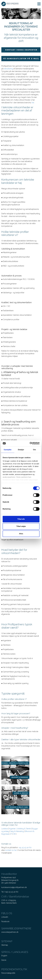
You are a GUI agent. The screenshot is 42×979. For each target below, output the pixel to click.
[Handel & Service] (15, 793)
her (33, 103)
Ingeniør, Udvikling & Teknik (20, 829)
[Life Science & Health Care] (15, 807)
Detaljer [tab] (21, 450)
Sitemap (4, 945)
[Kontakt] (21, 50)
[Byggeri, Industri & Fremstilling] (15, 763)
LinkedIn (4, 917)
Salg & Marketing (17, 831)
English (4, 956)
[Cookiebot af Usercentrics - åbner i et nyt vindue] (29, 443)
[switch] (36, 495)
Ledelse (4, 829)
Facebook (5, 921)
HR (14, 834)
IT (11, 834)
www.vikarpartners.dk (9, 932)
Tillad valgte (21, 526)
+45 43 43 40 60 (25, 847)
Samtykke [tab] (7, 450)
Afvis (21, 534)
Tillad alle (21, 519)
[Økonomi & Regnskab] (15, 777)
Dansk (3, 960)
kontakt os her (11, 850)
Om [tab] (34, 450)
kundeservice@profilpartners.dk (14, 887)
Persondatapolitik (8, 973)
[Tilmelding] (21, 58)
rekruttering (8, 69)
